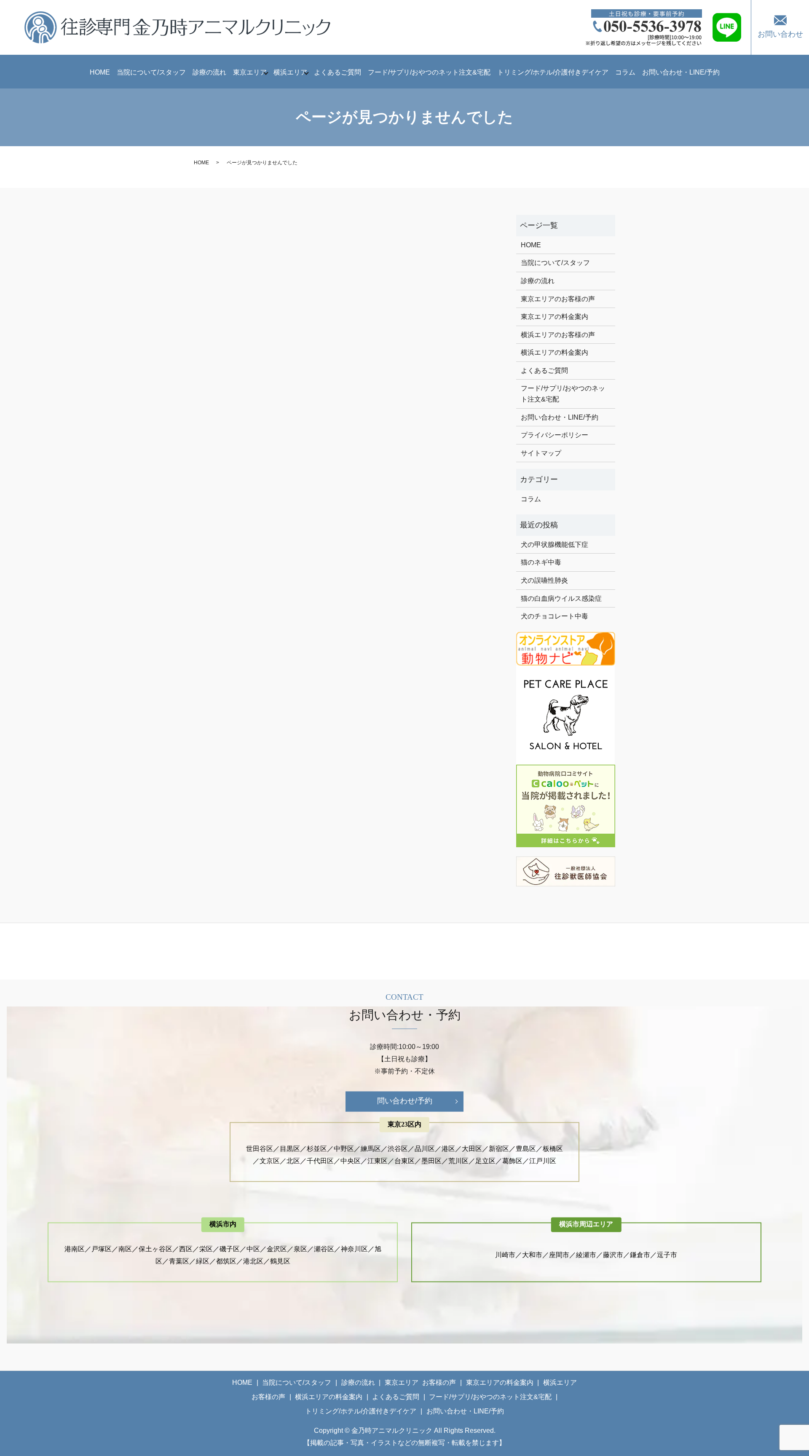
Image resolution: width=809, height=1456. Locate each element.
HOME (100, 72)
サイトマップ (541, 453)
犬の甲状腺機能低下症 (554, 544)
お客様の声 (439, 1382)
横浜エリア (290, 72)
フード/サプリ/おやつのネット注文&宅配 (429, 72)
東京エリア (250, 72)
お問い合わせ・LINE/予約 (681, 72)
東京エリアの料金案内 (554, 316)
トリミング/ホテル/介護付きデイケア (552, 72)
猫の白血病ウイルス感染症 (561, 598)
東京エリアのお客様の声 (558, 298)
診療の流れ (209, 72)
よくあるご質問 (337, 72)
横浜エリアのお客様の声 (558, 334)
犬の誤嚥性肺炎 (544, 580)
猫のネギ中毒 (541, 562)
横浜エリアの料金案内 (554, 352)
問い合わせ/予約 (404, 1101)
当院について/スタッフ (151, 72)
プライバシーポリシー (554, 435)
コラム (625, 72)
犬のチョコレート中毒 (554, 616)
